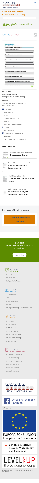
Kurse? (13, 317)
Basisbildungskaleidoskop (14, 361)
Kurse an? (13, 290)
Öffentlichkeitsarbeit (12, 368)
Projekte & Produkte (12, 364)
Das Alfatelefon (11, 278)
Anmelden (19, 255)
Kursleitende (10, 321)
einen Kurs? (14, 270)
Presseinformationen (12, 371)
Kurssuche (9, 274)
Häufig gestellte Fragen (13, 281)
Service (8, 298)
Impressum (6, 472)
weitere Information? (17, 350)
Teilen (35, 35)
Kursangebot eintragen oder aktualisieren (19, 308)
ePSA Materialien (11, 328)
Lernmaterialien (11, 324)
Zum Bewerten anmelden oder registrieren (19, 219)
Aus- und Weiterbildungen (14, 338)
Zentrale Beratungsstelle (14, 354)
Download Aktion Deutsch (14, 334)
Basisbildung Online (12, 331)
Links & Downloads (12, 301)
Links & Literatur (11, 341)
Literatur (8, 304)
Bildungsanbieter (11, 294)
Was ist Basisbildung (12, 358)
